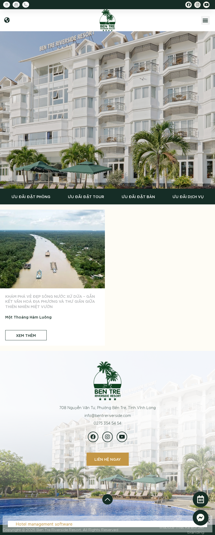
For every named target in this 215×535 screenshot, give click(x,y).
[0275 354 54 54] (27, 5)
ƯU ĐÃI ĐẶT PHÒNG (31, 196)
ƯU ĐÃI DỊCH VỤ (188, 196)
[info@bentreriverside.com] (17, 5)
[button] (7, 20)
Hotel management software (44, 524)
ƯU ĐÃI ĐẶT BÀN (138, 196)
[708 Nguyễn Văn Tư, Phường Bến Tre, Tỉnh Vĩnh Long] (8, 5)
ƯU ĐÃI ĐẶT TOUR (86, 196)
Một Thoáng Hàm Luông (28, 316)
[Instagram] (197, 5)
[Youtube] (206, 5)
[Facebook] (188, 5)
